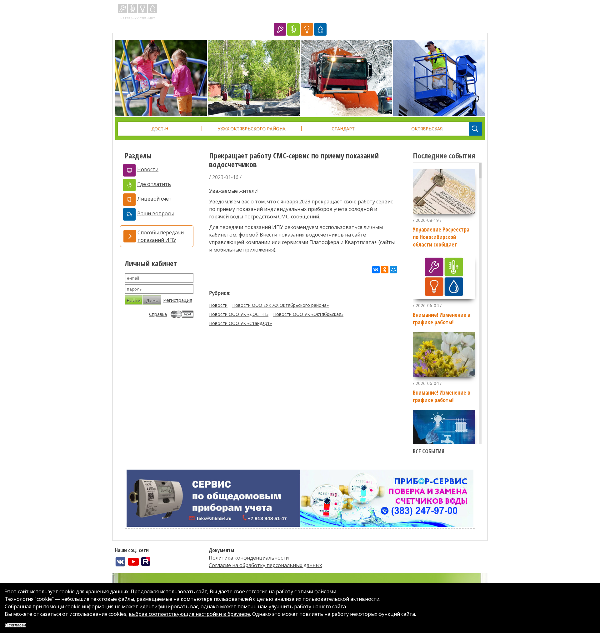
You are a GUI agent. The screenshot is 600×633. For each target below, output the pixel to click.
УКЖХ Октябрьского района (251, 129)
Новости (147, 169)
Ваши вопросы (155, 213)
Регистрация (177, 300)
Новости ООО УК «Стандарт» (240, 323)
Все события (428, 451)
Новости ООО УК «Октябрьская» (308, 314)
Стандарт (343, 129)
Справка (158, 314)
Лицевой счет (154, 198)
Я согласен (15, 625)
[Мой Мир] (393, 269)
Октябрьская (426, 129)
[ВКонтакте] (376, 269)
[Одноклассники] (384, 269)
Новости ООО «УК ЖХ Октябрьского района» (280, 305)
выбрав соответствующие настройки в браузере (189, 614)
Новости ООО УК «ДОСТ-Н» (238, 314)
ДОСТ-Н (159, 129)
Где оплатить (154, 184)
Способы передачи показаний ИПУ (161, 236)
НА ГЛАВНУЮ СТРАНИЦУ (137, 18)
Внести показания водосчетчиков (302, 234)
